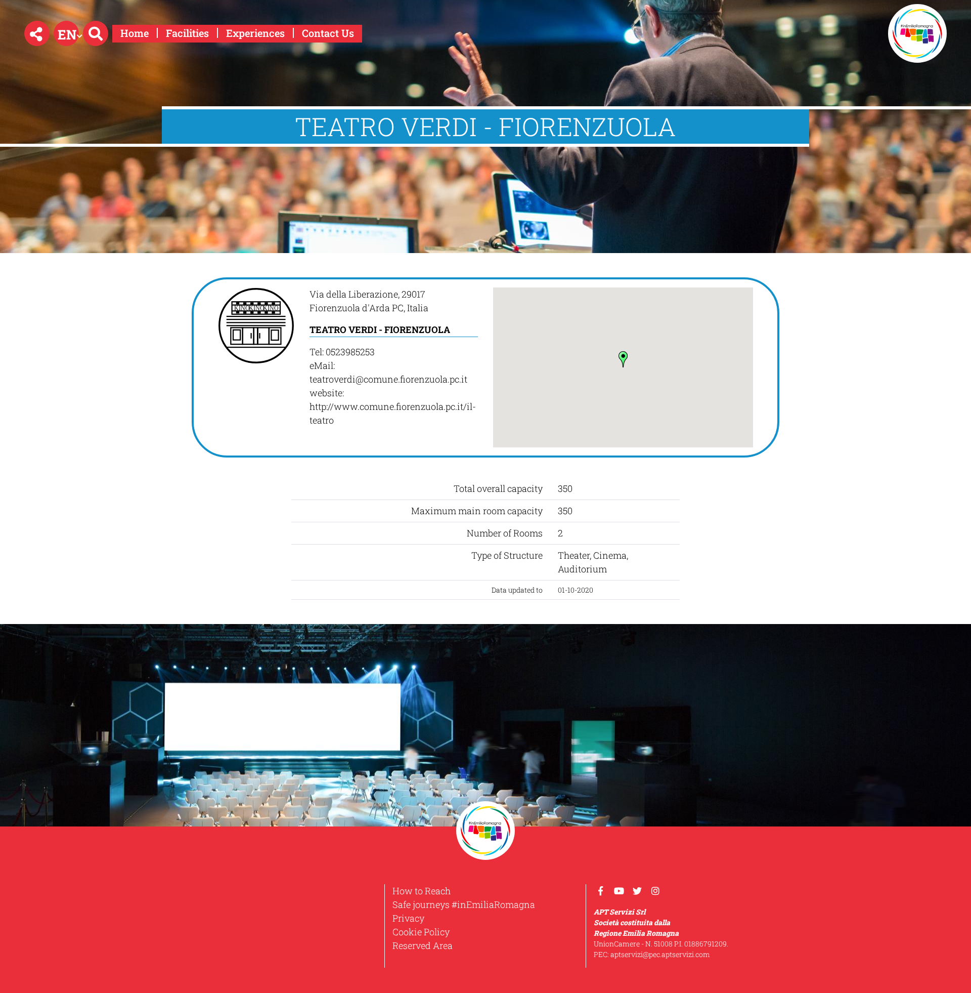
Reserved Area (422, 945)
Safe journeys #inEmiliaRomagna (463, 904)
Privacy (408, 918)
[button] (37, 33)
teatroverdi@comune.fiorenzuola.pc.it (388, 379)
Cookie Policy (421, 932)
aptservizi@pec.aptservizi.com (660, 954)
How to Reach (421, 891)
